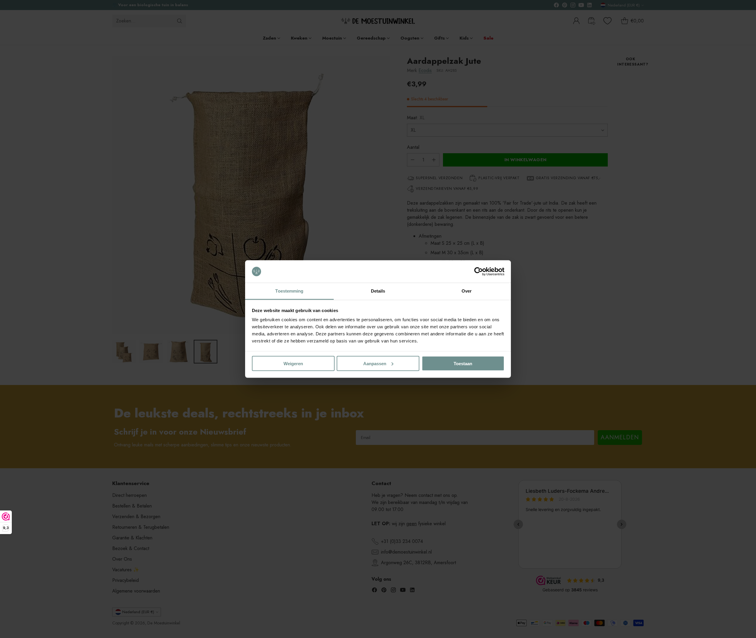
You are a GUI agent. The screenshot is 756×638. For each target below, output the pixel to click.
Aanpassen (374, 363)
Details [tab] (378, 290)
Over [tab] (467, 290)
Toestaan (463, 363)
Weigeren (293, 363)
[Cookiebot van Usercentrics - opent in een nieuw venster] (478, 271)
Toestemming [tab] (289, 290)
